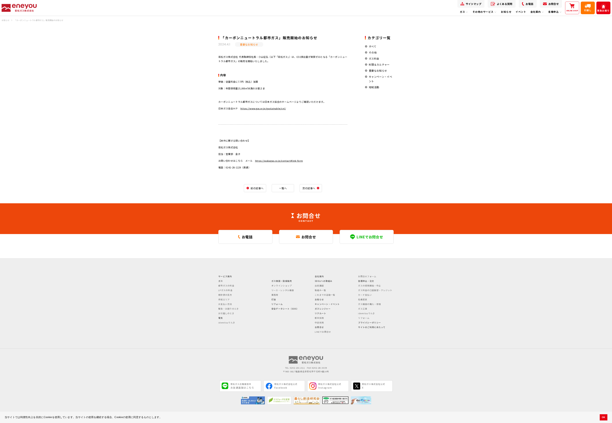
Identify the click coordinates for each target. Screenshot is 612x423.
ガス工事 (362, 308)
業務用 (274, 294)
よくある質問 (504, 4)
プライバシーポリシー (369, 322)
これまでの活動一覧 (325, 294)
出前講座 (319, 285)
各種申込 (553, 11)
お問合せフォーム (367, 276)
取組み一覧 (320, 290)
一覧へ (283, 188)
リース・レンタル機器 (282, 290)
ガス (462, 11)
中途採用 (319, 322)
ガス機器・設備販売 (281, 280)
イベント (521, 11)
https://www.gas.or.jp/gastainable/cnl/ (263, 108)
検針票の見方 (225, 294)
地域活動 (374, 87)
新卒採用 (319, 317)
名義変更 (362, 299)
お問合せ (553, 4)
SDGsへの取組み (323, 280)
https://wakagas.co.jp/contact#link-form (279, 160)
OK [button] (603, 417)
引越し (587, 10)
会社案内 (535, 11)
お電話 (529, 4)
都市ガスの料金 (226, 285)
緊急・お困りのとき (228, 308)
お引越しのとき (226, 313)
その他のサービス (483, 11)
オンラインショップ (281, 285)
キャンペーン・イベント (380, 79)
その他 (373, 52)
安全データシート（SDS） (285, 308)
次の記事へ (308, 188)
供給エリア (224, 299)
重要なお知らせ (378, 70)
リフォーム (277, 304)
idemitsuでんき (226, 322)
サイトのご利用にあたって (371, 327)
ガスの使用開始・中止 (369, 285)
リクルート (320, 313)
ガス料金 (374, 58)
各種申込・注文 (366, 280)
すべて (372, 46)
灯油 (273, 299)
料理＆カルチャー (379, 64)
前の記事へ (257, 188)
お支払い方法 (225, 304)
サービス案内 (225, 276)
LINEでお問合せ (323, 331)
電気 (220, 317)
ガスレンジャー (323, 308)
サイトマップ (473, 4)
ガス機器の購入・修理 (369, 304)
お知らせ (506, 11)
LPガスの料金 (225, 290)
